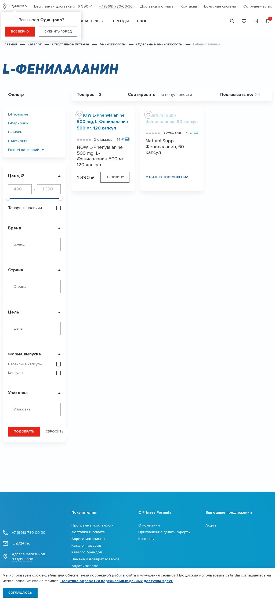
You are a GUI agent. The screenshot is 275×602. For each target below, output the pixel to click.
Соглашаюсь (20, 593)
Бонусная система (220, 6)
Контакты (189, 6)
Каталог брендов (86, 552)
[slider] (8, 198)
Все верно (20, 32)
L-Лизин (15, 132)
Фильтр (16, 94)
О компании (149, 525)
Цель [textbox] (18, 328)
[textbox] (177, 95)
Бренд (14, 228)
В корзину (115, 177)
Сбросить (55, 432)
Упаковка (18, 392)
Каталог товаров (86, 545)
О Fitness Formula (154, 512)
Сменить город (58, 32)
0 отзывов (103, 139)
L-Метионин (18, 141)
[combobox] (34, 244)
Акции (210, 525)
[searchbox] (36, 409)
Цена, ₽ (16, 176)
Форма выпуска (24, 354)
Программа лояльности (92, 525)
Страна (15, 270)
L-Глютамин (18, 114)
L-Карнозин (18, 123)
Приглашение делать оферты (164, 532)
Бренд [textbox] (19, 244)
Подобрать (24, 432)
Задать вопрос (84, 566)
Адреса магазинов (28, 556)
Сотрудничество (257, 6)
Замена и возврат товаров (95, 559)
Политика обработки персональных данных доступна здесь (116, 581)
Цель (13, 312)
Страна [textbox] (20, 286)
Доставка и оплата (156, 6)
